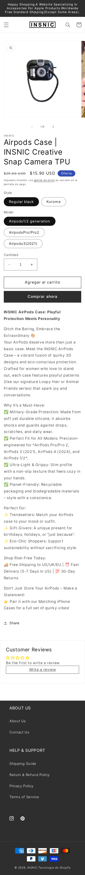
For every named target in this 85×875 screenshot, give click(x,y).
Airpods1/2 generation (29, 221)
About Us (17, 721)
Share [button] (14, 623)
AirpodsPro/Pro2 (24, 232)
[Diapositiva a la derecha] (53, 127)
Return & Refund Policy (29, 775)
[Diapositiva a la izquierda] (32, 127)
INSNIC (32, 867)
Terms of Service (24, 797)
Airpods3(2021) (23, 243)
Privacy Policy (21, 786)
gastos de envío (44, 180)
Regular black (21, 202)
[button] (6, 24)
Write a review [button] (42, 669)
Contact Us (19, 732)
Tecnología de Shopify (54, 867)
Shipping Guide (22, 764)
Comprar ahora (42, 296)
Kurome (54, 202)
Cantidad (11, 255)
